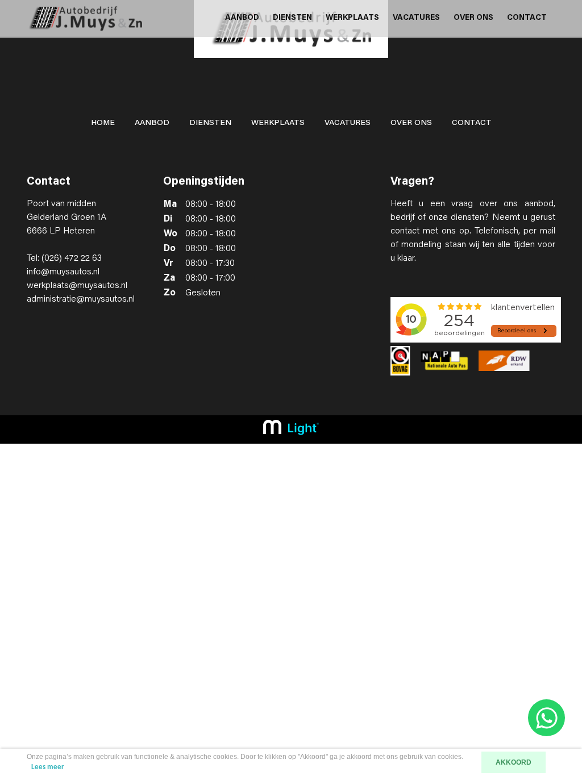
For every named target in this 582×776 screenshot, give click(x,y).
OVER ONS (473, 18)
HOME (103, 123)
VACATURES (416, 18)
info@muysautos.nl (63, 272)
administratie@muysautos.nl (81, 299)
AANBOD (242, 18)
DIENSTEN (292, 18)
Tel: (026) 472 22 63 (64, 258)
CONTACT (527, 18)
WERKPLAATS (352, 18)
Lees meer (47, 767)
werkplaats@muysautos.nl (77, 285)
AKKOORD (513, 762)
